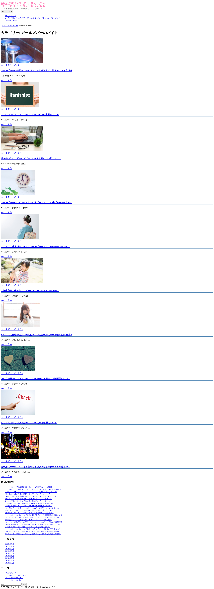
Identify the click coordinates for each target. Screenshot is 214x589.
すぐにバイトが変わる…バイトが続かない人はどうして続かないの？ (33, 534)
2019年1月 (9, 551)
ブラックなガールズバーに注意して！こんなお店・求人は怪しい (31, 492)
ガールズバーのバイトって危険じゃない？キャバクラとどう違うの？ (35, 466)
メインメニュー (7, 11)
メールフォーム (11, 20)
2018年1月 (9, 563)
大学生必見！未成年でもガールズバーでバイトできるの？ (30, 290)
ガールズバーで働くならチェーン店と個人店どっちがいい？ (29, 503)
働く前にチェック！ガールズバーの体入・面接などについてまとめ (32, 508)
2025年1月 (9, 544)
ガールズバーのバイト (12, 65)
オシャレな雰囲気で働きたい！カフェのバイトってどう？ (28, 499)
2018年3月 (9, 558)
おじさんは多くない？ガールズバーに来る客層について (29, 422)
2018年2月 (9, 560)
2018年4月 (9, 556)
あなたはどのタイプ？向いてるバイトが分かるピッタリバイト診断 (32, 531)
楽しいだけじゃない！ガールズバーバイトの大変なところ (30, 114)
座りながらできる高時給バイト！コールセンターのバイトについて (32, 496)
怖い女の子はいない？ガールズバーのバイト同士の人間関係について (35, 378)
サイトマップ (10, 16)
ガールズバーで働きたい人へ (17, 575)
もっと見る (6, 80)
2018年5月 (9, 553)
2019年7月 (9, 549)
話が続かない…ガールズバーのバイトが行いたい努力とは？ (31, 158)
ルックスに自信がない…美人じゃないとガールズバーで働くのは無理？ (36, 334)
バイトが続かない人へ (14, 578)
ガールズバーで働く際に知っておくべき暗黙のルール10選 (28, 487)
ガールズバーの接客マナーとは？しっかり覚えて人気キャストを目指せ (36, 70)
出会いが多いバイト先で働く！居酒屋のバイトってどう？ (28, 501)
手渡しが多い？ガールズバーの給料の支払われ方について (28, 506)
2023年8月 (9, 546)
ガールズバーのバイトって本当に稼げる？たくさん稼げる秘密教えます (36, 202)
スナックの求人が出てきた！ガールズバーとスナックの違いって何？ (35, 246)
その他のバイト (11, 573)
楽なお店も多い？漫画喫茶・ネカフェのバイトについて (27, 494)
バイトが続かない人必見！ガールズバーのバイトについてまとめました (33, 18)
